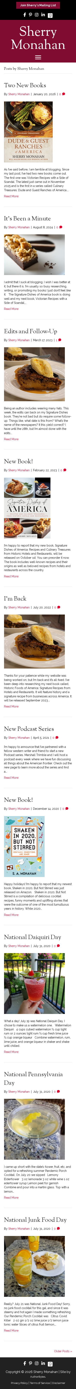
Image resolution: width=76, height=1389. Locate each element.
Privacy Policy (19, 1383)
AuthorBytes (37, 1376)
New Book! (18, 461)
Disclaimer (58, 1383)
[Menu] (38, 57)
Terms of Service (40, 1383)
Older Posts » (63, 1351)
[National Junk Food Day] (34, 1266)
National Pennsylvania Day (33, 1079)
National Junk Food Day (35, 1220)
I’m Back (15, 599)
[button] (38, 5)
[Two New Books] (28, 131)
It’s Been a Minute (27, 219)
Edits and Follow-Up (30, 331)
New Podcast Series (29, 729)
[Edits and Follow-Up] (34, 374)
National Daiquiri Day (32, 937)
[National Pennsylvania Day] (34, 1129)
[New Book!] (27, 507)
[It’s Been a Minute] (34, 254)
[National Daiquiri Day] (34, 983)
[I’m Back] (34, 641)
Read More (11, 196)
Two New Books (25, 85)
